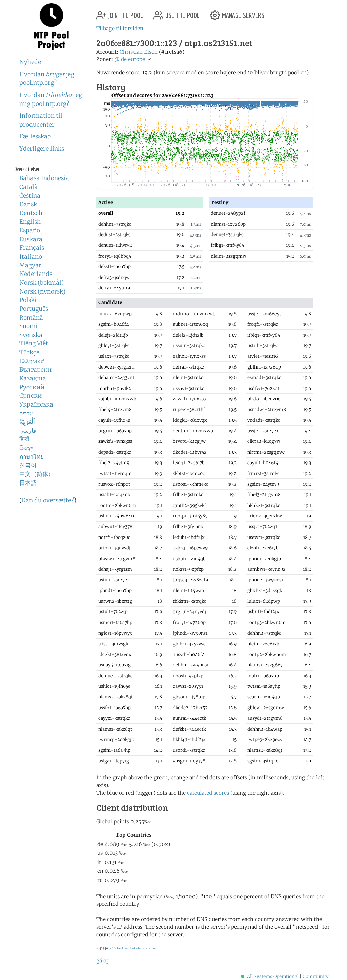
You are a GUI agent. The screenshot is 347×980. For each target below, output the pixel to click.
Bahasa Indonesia (44, 178)
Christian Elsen (139, 52)
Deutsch (30, 213)
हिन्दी (24, 439)
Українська (36, 404)
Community (316, 976)
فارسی (27, 430)
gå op (102, 960)
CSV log (115, 948)
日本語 (28, 483)
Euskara (30, 239)
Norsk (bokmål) (41, 282)
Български (35, 369)
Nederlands (35, 274)
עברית (26, 413)
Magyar (30, 265)
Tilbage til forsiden (119, 28)
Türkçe (29, 352)
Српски (30, 395)
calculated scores (208, 793)
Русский (31, 387)
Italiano (30, 256)
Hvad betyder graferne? (139, 948)
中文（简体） (36, 474)
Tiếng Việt (33, 343)
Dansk (28, 204)
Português (33, 309)
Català (28, 187)
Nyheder (31, 62)
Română (31, 317)
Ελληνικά (31, 361)
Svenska (30, 335)
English (30, 221)
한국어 (28, 465)
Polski (28, 300)
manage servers (242, 12)
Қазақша (32, 378)
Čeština (29, 196)
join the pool (124, 12)
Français (31, 247)
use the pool (181, 12)
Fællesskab (35, 136)
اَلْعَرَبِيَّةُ (27, 422)
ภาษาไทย (31, 456)
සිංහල (26, 448)
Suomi (28, 326)
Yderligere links (41, 148)
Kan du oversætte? (48, 500)
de (124, 59)
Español (30, 230)
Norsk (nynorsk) (42, 291)
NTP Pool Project (51, 26)
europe (136, 59)
